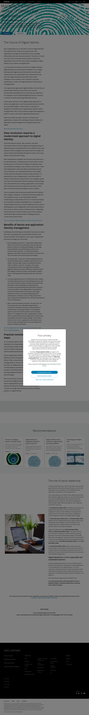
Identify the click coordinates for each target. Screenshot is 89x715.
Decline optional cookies (44, 376)
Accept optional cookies (44, 372)
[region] (44, 357)
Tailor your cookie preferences (44, 379)
